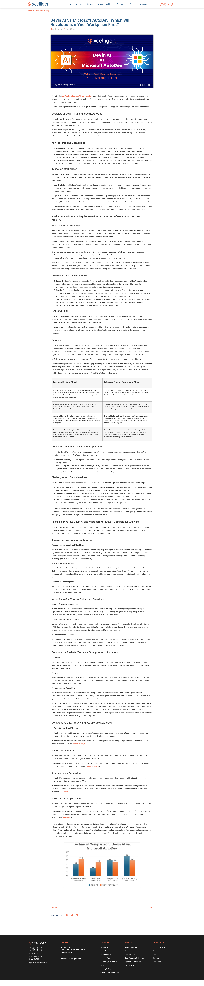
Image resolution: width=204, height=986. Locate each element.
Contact (143, 4)
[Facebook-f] (161, 4)
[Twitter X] (164, 4)
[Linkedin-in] (168, 4)
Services (90, 4)
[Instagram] (172, 4)
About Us (79, 4)
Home (69, 4)
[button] (67, 915)
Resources (121, 4)
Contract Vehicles (105, 4)
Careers (133, 4)
